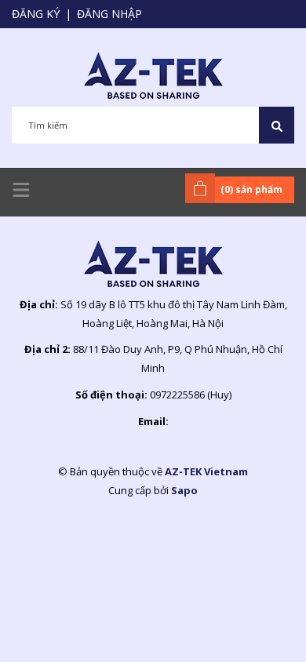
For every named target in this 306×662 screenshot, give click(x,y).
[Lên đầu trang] (255, 625)
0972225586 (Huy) (190, 394)
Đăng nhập (109, 13)
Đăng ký (36, 13)
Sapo (184, 490)
